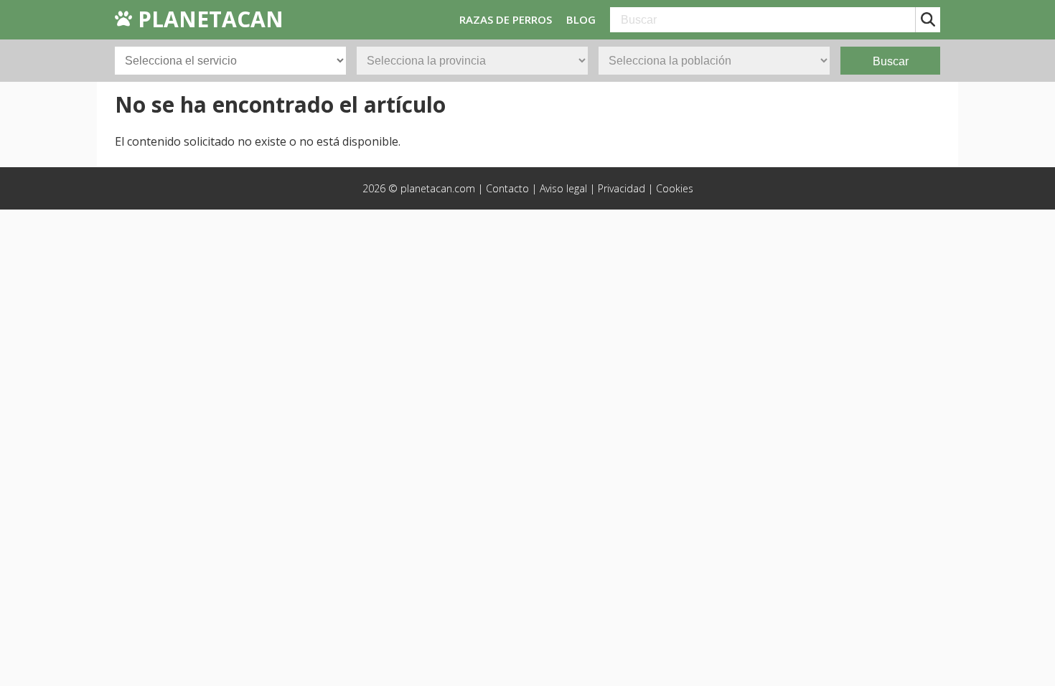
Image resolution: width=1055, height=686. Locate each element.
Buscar (891, 61)
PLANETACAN (207, 19)
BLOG (581, 19)
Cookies (674, 188)
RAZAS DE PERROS (505, 19)
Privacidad (621, 188)
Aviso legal (563, 188)
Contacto (507, 188)
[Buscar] (927, 19)
